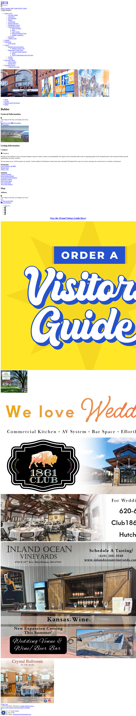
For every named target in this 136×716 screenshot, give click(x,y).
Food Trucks (12, 43)
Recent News (12, 63)
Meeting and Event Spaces (16, 47)
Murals (10, 20)
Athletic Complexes (17, 35)
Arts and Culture (13, 15)
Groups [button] (6, 45)
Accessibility (26, 707)
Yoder (13, 53)
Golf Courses (16, 32)
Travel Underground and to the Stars (22, 55)
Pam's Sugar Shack (6, 181)
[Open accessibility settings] (3, 713)
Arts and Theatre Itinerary (19, 52)
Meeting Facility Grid (18, 48)
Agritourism (11, 22)
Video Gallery (12, 62)
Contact (24, 8)
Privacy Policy (5, 707)
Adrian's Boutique (6, 174)
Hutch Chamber (5, 8)
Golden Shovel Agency (27, 706)
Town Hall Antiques (7, 184)
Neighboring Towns (14, 25)
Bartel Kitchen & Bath (7, 176)
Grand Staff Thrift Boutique (9, 177)
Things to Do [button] (8, 13)
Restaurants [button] (7, 42)
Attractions (11, 17)
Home (11, 707)
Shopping (11, 37)
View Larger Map (8, 201)
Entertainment (12, 18)
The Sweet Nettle (6, 183)
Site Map (20, 707)
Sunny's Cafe (5, 169)
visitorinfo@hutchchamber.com (22, 714)
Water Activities (16, 28)
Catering (10, 58)
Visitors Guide (12, 38)
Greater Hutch (18, 8)
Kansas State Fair (13, 23)
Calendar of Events (13, 67)
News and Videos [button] (9, 60)
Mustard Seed (5, 168)
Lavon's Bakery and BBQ (8, 166)
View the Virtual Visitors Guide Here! (68, 218)
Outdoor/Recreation (14, 27)
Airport (10, 57)
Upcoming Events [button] (9, 65)
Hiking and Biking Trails (19, 33)
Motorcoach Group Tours (15, 50)
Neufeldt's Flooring (6, 179)
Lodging (6, 40)
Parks (13, 30)
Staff (11, 8)
